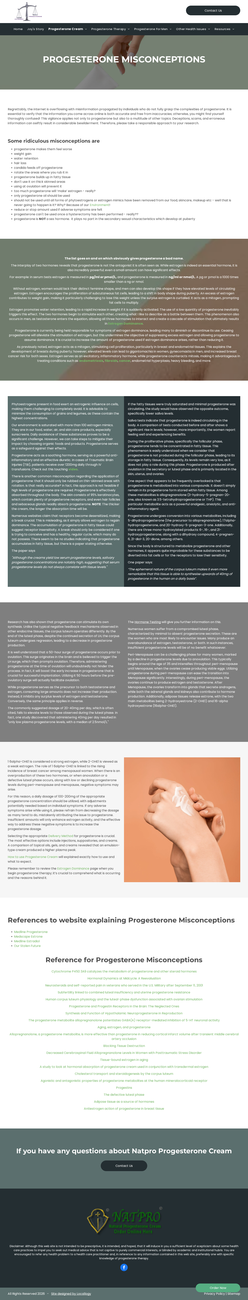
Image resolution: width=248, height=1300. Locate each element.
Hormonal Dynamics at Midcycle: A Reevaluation (124, 978)
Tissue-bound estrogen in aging (124, 1060)
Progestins (124, 1087)
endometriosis (91, 361)
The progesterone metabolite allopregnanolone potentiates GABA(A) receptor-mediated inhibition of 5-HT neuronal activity (124, 1020)
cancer (125, 361)
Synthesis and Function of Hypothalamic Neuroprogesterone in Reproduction (124, 1013)
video (73, 469)
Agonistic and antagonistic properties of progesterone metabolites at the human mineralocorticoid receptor (124, 1080)
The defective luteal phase (124, 1094)
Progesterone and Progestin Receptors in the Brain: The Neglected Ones (124, 1006)
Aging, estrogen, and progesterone (124, 1027)
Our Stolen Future (27, 946)
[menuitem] (18, 29)
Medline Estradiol (27, 941)
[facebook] (124, 1268)
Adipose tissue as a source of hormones (124, 1101)
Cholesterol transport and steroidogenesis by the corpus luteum (124, 1074)
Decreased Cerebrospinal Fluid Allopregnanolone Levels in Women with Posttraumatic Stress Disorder (124, 1053)
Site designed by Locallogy (71, 1293)
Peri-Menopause (140, 654)
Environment (99, 205)
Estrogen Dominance (125, 323)
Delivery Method (60, 836)
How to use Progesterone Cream (33, 857)
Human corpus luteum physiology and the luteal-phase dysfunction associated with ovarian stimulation (124, 999)
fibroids (111, 361)
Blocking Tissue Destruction (124, 1046)
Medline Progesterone (31, 932)
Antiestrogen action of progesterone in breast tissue (124, 1108)
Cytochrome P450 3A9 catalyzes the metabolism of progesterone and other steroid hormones (124, 971)
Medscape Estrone (28, 936)
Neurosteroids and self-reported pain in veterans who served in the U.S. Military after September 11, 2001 (124, 985)
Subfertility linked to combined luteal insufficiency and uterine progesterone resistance (124, 992)
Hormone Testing (147, 622)
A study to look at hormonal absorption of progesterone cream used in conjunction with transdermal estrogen (124, 1067)
